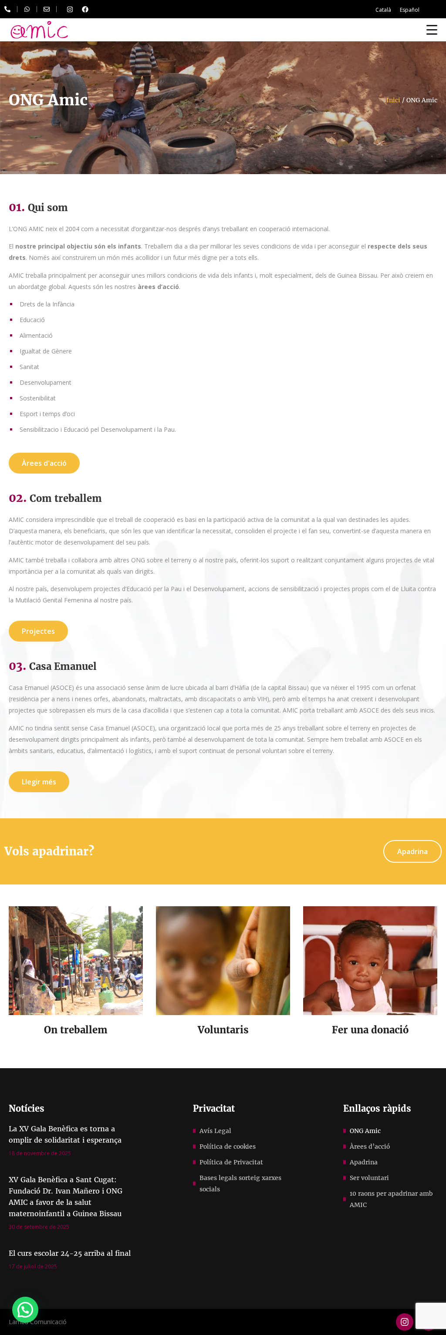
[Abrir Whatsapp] (27, 9)
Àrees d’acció (370, 1146)
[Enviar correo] (47, 9)
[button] (25, 1310)
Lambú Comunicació (38, 1322)
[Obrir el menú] (431, 29)
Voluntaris (223, 1030)
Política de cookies (227, 1146)
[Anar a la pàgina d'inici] (39, 29)
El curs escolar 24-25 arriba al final (70, 1253)
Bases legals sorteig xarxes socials (240, 1183)
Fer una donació (370, 1030)
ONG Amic (365, 1131)
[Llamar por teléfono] (7, 9)
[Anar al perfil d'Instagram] (69, 9)
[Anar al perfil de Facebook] (84, 9)
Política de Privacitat (231, 1162)
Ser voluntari (369, 1178)
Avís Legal (215, 1131)
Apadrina (364, 1162)
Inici (393, 100)
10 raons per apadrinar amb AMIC (391, 1199)
